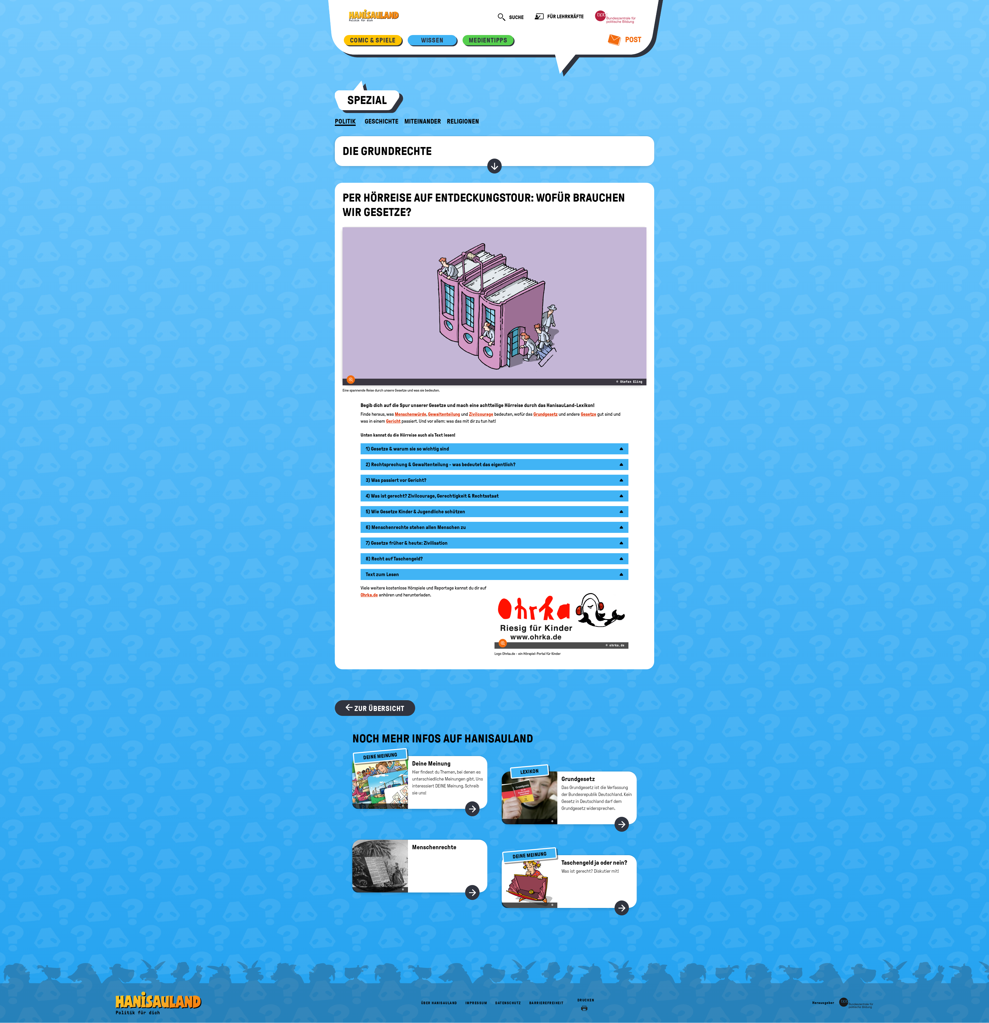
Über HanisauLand (439, 1003)
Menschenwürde (410, 414)
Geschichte (381, 121)
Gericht (393, 421)
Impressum (476, 1003)
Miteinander (422, 121)
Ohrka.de (369, 594)
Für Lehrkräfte (565, 16)
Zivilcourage (481, 414)
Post (632, 39)
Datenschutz (508, 1003)
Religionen (463, 121)
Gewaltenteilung (444, 414)
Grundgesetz (545, 414)
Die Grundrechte (387, 151)
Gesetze (588, 414)
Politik (345, 121)
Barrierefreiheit (546, 1003)
